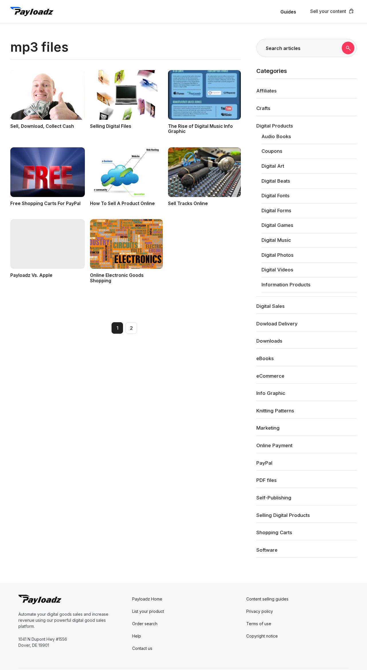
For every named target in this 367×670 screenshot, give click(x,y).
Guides (288, 12)
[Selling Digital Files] (126, 95)
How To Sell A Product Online (122, 203)
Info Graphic (270, 393)
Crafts (263, 108)
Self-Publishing (273, 497)
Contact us (142, 648)
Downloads (269, 341)
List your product (148, 611)
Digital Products (274, 125)
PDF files (266, 480)
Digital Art (272, 166)
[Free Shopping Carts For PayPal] (47, 172)
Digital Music (276, 240)
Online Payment (274, 445)
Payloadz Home (147, 598)
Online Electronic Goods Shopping (117, 278)
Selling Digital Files (110, 126)
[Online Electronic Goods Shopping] (126, 244)
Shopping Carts (274, 532)
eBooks (265, 358)
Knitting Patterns (275, 410)
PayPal (264, 463)
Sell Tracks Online (188, 203)
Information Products (286, 284)
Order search (144, 623)
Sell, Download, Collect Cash (42, 126)
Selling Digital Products (283, 515)
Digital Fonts (275, 195)
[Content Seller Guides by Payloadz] (31, 11)
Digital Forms (276, 210)
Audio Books (276, 136)
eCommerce (270, 376)
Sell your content (328, 11)
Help (136, 636)
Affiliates (266, 91)
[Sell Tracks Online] (204, 172)
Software (267, 550)
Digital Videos (277, 270)
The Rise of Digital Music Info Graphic (200, 128)
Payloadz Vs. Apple (31, 275)
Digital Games (277, 225)
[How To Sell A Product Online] (126, 172)
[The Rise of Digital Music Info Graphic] (204, 95)
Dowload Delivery (277, 323)
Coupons (271, 151)
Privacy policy (259, 611)
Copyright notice (262, 636)
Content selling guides (267, 598)
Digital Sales (270, 306)
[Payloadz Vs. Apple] (47, 244)
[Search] (348, 48)
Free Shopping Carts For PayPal (45, 203)
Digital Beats (275, 181)
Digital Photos (277, 255)
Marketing (268, 428)
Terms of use (258, 623)
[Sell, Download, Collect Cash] (47, 95)
